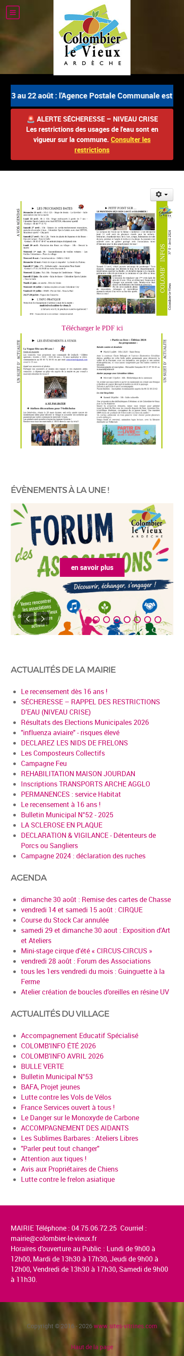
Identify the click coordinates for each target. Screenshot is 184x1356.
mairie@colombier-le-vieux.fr (54, 1238)
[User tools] (162, 194)
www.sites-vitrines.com (125, 1326)
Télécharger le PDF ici (92, 328)
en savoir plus (92, 567)
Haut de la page (92, 1347)
